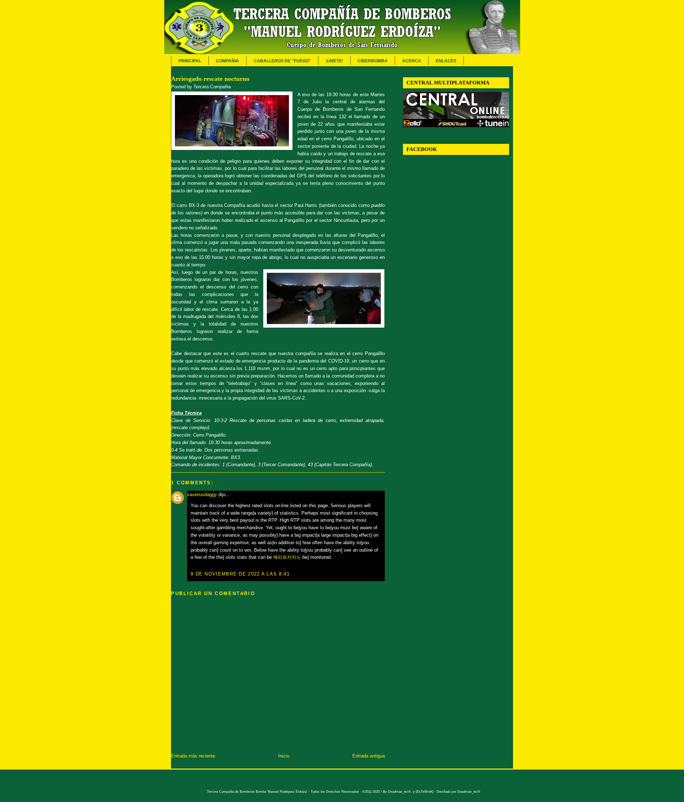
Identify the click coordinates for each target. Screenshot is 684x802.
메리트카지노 (287, 557)
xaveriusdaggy (202, 494)
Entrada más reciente (193, 756)
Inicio (283, 756)
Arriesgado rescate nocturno (210, 78)
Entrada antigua (368, 756)
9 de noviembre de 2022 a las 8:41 (240, 574)
